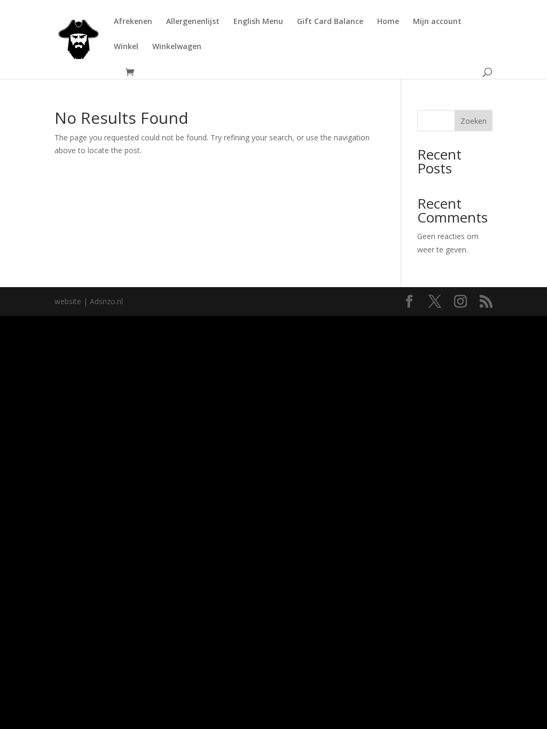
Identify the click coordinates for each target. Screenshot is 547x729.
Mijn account (437, 22)
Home (388, 22)
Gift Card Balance (330, 22)
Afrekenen (133, 22)
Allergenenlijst (193, 22)
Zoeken (473, 121)
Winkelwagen (176, 47)
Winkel (126, 47)
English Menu (258, 22)
